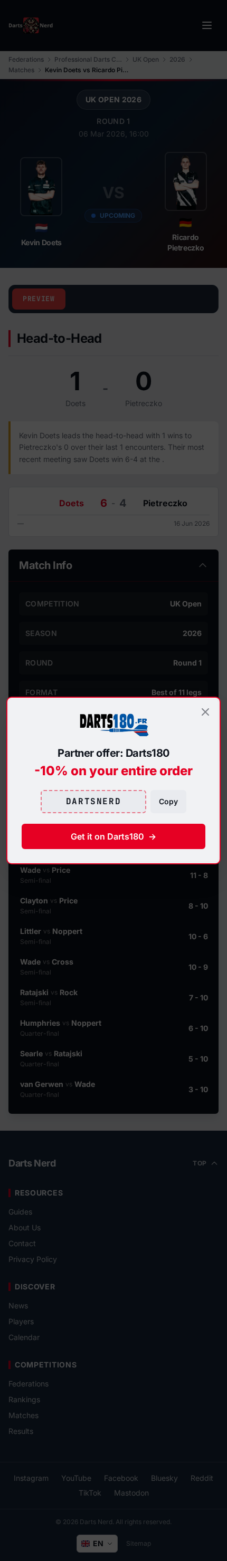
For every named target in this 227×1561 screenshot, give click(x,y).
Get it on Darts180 (113, 836)
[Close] (205, 712)
